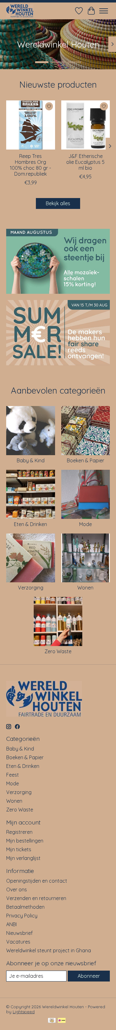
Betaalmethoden (25, 907)
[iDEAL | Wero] (62, 1021)
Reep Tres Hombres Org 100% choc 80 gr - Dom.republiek (30, 165)
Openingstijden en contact (36, 881)
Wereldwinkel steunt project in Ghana (48, 950)
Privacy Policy (21, 915)
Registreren (19, 832)
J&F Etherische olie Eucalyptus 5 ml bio (85, 162)
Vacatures (18, 942)
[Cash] (52, 1021)
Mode (85, 524)
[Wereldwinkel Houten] (19, 10)
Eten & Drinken (30, 524)
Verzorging (30, 587)
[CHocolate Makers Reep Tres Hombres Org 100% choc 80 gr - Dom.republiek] (30, 125)
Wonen (85, 587)
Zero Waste (58, 651)
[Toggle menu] (103, 11)
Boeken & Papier (85, 460)
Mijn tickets (18, 849)
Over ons (16, 889)
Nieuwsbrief (19, 933)
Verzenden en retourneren (36, 898)
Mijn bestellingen (24, 841)
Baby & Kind (31, 460)
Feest (12, 775)
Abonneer (89, 976)
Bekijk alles (58, 203)
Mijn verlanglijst (23, 858)
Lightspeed (24, 1011)
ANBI (11, 924)
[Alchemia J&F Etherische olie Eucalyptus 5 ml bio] (85, 125)
